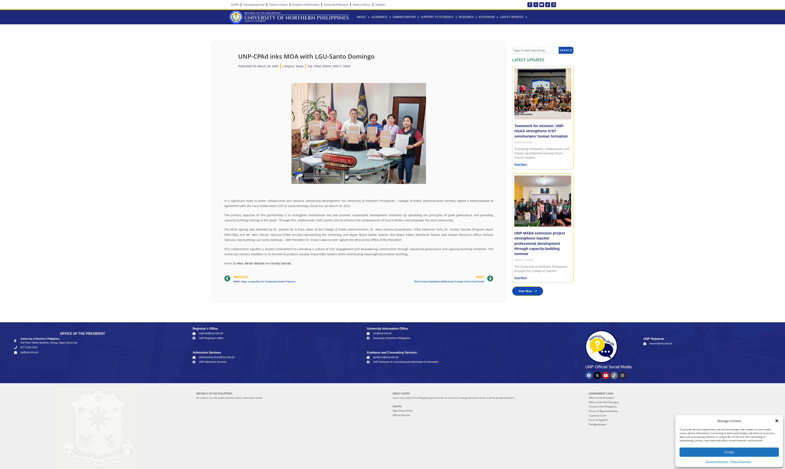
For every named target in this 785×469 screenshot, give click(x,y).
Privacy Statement (740, 461)
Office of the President (601, 398)
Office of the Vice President (604, 402)
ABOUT (361, 17)
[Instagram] (553, 4)
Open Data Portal (402, 410)
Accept (729, 452)
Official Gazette (401, 415)
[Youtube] (541, 4)
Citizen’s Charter (278, 4)
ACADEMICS (379, 17)
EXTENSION (487, 17)
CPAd (317, 66)
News (300, 66)
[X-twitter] (535, 4)
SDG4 (346, 66)
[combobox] (535, 50)
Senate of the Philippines (603, 406)
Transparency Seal (254, 4)
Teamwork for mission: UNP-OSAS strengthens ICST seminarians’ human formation (541, 131)
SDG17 (337, 66)
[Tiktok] (547, 4)
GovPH (235, 4)
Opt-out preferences (716, 461)
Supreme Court (597, 415)
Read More (520, 164)
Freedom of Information (305, 4)
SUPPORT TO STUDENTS (437, 17)
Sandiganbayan (597, 424)
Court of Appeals (598, 420)
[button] (777, 421)
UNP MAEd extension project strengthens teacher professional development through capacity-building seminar (539, 243)
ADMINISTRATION (404, 17)
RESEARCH (466, 17)
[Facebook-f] (529, 4)
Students (380, 4)
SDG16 (326, 66)
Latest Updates (511, 17)
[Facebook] (589, 375)
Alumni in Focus (362, 4)
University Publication (336, 4)
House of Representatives (603, 411)
